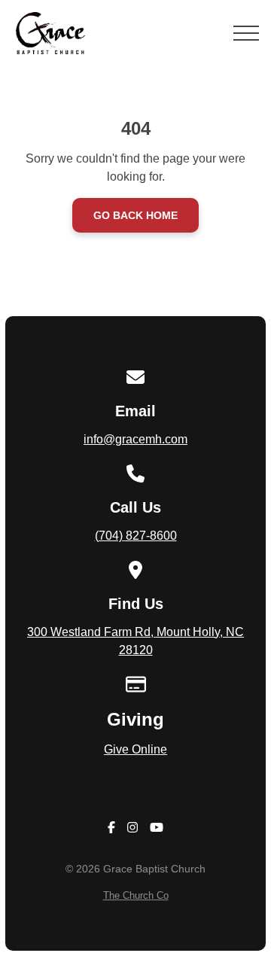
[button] (246, 33)
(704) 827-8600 (136, 535)
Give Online (135, 749)
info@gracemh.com (135, 439)
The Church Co (136, 895)
